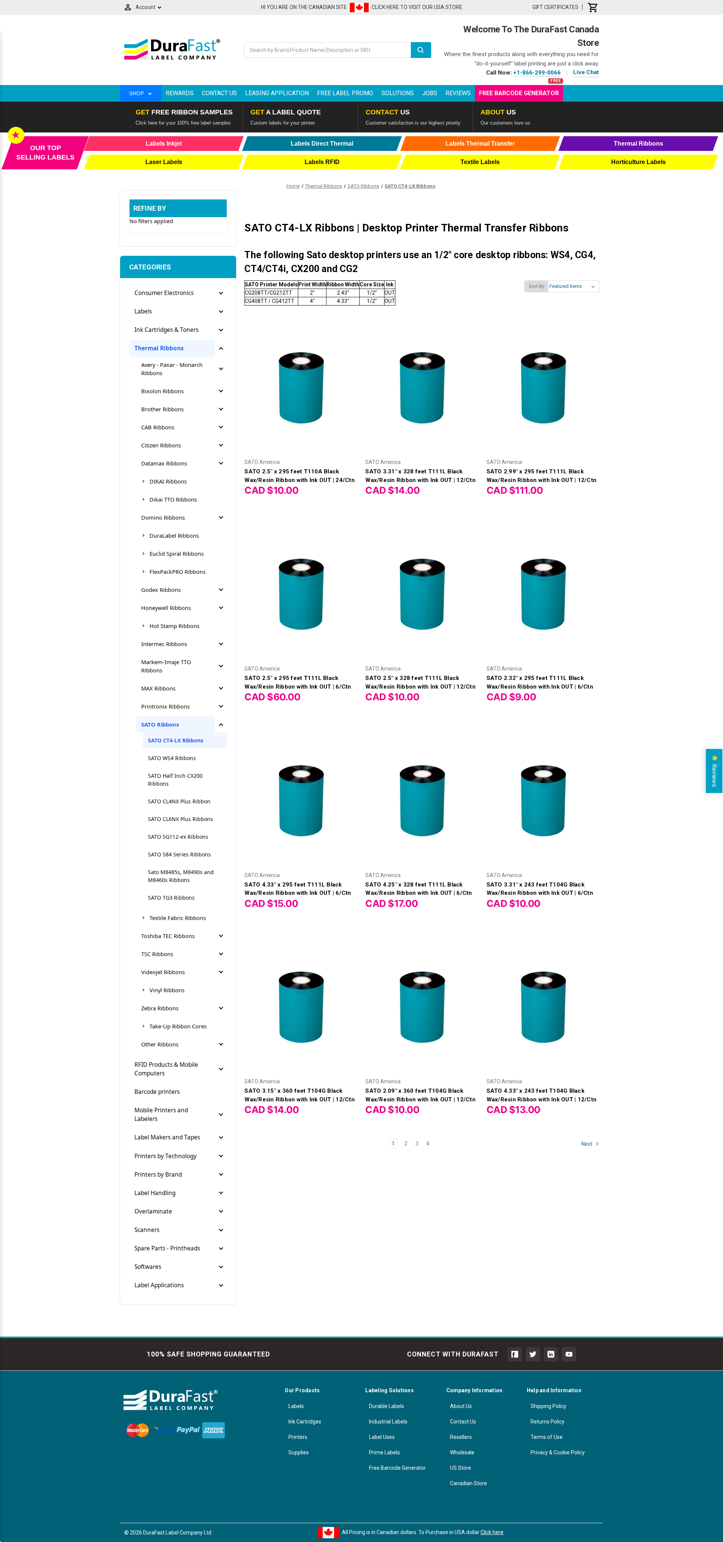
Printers (297, 1437)
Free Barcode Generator (519, 93)
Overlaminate (153, 1211)
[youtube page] (569, 1354)
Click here (491, 1532)
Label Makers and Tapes (167, 1137)
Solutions (397, 93)
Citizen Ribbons (161, 445)
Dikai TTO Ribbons (173, 499)
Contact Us (219, 93)
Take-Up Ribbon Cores (178, 1026)
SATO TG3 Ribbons (171, 897)
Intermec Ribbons (164, 644)
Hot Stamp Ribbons (174, 626)
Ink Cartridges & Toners (166, 330)
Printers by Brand (158, 1175)
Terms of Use (547, 1437)
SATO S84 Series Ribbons (179, 854)
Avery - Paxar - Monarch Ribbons (172, 369)
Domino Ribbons (163, 517)
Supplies (298, 1452)
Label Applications (159, 1285)
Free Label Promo (345, 93)
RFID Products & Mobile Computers (166, 1069)
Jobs (429, 93)
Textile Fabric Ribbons (177, 918)
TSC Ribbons (157, 954)
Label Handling (154, 1193)
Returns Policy (547, 1422)
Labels (143, 311)
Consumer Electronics (164, 293)
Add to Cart (300, 386)
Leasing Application (277, 93)
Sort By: (537, 286)
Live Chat (586, 72)
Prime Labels (384, 1452)
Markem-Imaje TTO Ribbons (166, 666)
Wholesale (462, 1452)
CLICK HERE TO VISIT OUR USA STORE (417, 7)
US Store (460, 1468)
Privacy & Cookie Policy (558, 1452)
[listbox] (573, 286)
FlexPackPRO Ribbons (177, 571)
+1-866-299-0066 (537, 72)
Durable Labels (386, 1406)
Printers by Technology (165, 1156)
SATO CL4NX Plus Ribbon (179, 801)
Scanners (146, 1230)
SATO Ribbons (160, 724)
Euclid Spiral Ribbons (176, 553)
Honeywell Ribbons (166, 607)
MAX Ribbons (158, 688)
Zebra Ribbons (159, 1008)
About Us (461, 1406)
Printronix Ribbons (165, 706)
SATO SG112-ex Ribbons (178, 836)
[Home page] (172, 59)
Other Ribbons (159, 1044)
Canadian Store (468, 1483)
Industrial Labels (388, 1422)
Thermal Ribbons (159, 348)
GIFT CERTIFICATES (555, 7)
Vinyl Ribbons (167, 990)
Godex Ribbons (161, 589)
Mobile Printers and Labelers (161, 1114)
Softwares (147, 1267)
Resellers (461, 1437)
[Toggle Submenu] (221, 293)
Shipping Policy (548, 1406)
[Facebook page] (515, 1354)
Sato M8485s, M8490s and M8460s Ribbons (181, 876)
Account (145, 7)
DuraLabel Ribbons (174, 535)
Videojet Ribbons (163, 972)
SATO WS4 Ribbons (172, 758)
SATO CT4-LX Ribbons (175, 740)
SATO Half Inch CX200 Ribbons (175, 779)
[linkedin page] (551, 1354)
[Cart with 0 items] (593, 7)
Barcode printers (157, 1092)
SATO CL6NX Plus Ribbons (180, 819)
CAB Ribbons (157, 427)
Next (587, 1144)
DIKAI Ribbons (168, 481)
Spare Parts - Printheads (167, 1248)
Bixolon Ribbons (162, 391)
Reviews (458, 93)
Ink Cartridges (304, 1422)
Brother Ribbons (162, 409)
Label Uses (382, 1437)
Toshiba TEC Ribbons (168, 936)
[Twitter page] (533, 1354)
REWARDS (180, 93)
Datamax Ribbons (164, 463)
